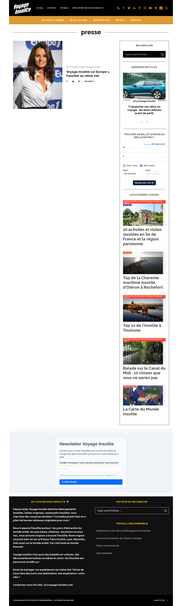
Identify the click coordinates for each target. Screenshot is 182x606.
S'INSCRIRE (69, 482)
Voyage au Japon (144, 101)
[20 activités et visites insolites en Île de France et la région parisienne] (143, 225)
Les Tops (127, 205)
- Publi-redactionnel (107, 545)
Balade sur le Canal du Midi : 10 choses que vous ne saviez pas (144, 373)
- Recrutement (103, 553)
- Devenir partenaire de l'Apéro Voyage (118, 538)
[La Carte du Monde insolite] (143, 404)
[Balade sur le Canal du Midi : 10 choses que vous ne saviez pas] (143, 363)
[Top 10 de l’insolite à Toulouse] (143, 320)
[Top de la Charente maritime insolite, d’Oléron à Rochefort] (143, 273)
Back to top (159, 600)
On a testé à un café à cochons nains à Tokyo (144, 108)
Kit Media (64, 8)
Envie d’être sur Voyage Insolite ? (88, 8)
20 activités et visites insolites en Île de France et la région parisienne (142, 236)
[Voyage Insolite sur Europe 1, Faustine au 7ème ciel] (37, 75)
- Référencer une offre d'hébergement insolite (123, 530)
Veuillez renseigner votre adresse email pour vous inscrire (89, 463)
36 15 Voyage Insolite (75, 67)
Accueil (39, 8)
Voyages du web (93, 67)
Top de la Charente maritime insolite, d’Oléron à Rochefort (143, 282)
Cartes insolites (129, 386)
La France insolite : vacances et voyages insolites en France (142, 201)
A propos (51, 8)
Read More (89, 81)
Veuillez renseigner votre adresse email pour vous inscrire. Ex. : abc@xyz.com (88, 475)
